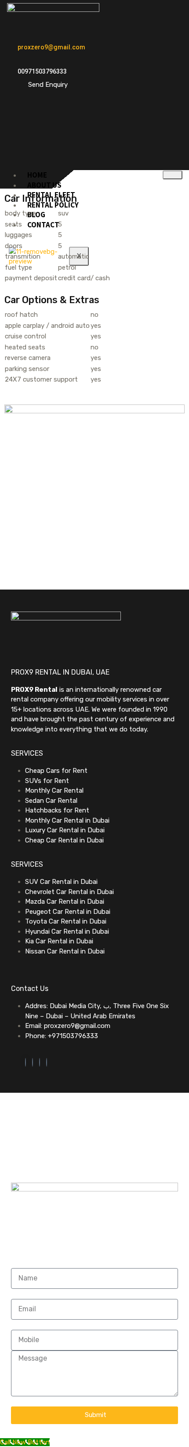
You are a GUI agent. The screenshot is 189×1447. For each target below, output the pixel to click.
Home (37, 175)
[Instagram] (46, 1062)
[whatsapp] (25, 1062)
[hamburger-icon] (172, 175)
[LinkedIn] (39, 1062)
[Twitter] (32, 1062)
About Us (44, 185)
